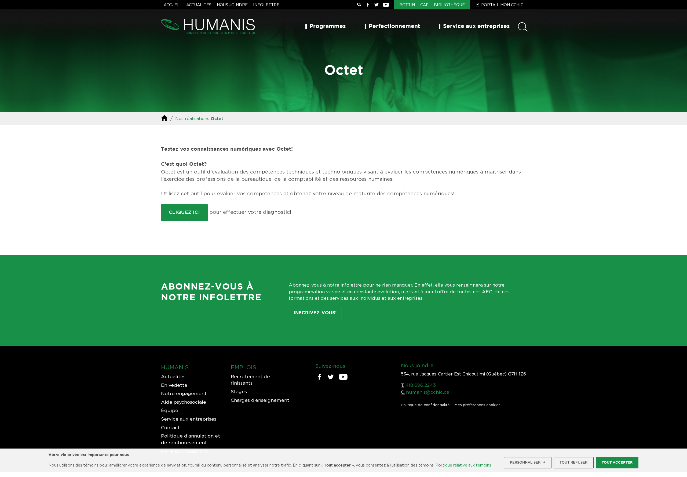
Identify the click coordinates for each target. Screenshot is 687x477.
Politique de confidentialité (425, 405)
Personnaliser (527, 462)
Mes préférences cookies (477, 405)
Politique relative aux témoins (463, 465)
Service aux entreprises (476, 26)
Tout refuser (573, 462)
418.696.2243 (420, 385)
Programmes (327, 26)
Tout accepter (617, 462)
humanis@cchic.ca (427, 392)
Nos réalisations (192, 118)
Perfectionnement (394, 26)
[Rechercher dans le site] (359, 4)
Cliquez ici (184, 212)
